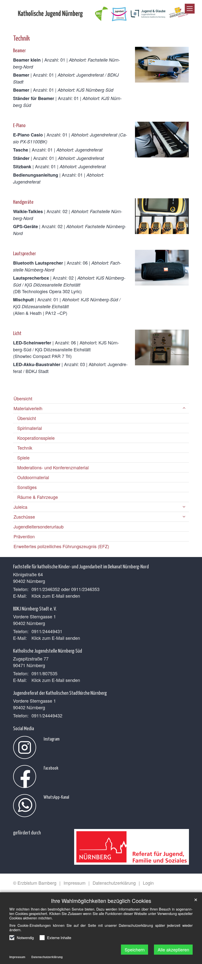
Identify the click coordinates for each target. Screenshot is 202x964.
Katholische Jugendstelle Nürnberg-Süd (47, 650)
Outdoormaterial (33, 477)
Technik (21, 38)
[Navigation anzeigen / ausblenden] (190, 9)
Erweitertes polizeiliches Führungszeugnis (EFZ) (61, 546)
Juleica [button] (20, 507)
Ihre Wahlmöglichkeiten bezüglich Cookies (101, 900)
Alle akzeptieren (173, 949)
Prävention (24, 536)
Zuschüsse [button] (24, 516)
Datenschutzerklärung (47, 957)
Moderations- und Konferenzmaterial (53, 467)
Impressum (17, 957)
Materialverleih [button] (28, 408)
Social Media (23, 728)
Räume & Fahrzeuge (37, 497)
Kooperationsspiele (36, 438)
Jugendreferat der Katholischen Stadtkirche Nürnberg (60, 692)
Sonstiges (27, 487)
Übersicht (23, 398)
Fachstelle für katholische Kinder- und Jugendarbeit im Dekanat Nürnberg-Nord (81, 566)
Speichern (135, 949)
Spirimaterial (29, 428)
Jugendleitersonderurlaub (39, 526)
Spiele (23, 457)
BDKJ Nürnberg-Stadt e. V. (35, 608)
